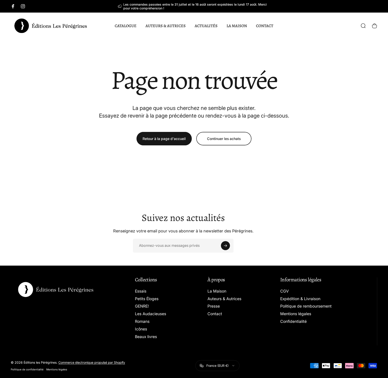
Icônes (141, 329)
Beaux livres (146, 336)
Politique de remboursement (306, 306)
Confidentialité (293, 321)
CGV (284, 291)
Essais (140, 291)
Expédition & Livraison (300, 298)
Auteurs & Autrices (224, 298)
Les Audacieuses (150, 313)
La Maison (216, 291)
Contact (214, 313)
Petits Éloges (147, 298)
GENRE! (142, 306)
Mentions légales (295, 313)
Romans (142, 321)
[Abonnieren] (225, 245)
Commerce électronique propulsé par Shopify (91, 362)
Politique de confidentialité (27, 369)
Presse (213, 306)
